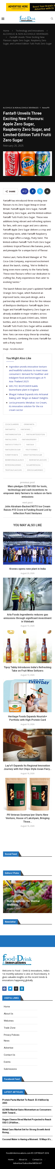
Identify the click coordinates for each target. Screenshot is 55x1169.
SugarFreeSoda (33, 465)
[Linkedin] (22, 988)
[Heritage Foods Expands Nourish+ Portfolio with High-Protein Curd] (27, 695)
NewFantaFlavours (38, 460)
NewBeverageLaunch (14, 460)
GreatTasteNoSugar (32, 455)
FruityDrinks (31, 449)
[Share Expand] (47, 191)
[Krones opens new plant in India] (27, 548)
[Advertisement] (27, 76)
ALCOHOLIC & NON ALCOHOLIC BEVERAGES (25, 33)
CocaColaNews (12, 424)
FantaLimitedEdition (35, 434)
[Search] (51, 19)
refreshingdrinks (13, 465)
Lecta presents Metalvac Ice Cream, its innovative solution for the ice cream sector (28, 406)
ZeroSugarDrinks (35, 470)
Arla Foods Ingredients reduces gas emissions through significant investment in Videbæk (27, 618)
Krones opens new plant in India (27, 568)
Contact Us (37, 1159)
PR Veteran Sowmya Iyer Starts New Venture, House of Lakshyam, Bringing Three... (28, 818)
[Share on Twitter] (40, 191)
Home (6, 30)
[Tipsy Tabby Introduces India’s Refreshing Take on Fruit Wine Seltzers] (27, 646)
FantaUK (30, 444)
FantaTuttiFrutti (13, 444)
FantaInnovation (13, 434)
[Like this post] (25, 191)
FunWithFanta (11, 455)
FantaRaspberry (29, 439)
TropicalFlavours (13, 470)
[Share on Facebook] (33, 191)
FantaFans (25, 429)
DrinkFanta (29, 424)
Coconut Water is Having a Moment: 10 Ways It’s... (27, 1139)
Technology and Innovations (30, 30)
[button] (6, 896)
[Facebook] (4, 988)
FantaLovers (11, 439)
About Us (23, 1159)
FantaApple (10, 429)
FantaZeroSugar (12, 449)
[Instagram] (16, 988)
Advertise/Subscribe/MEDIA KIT (27, 1163)
